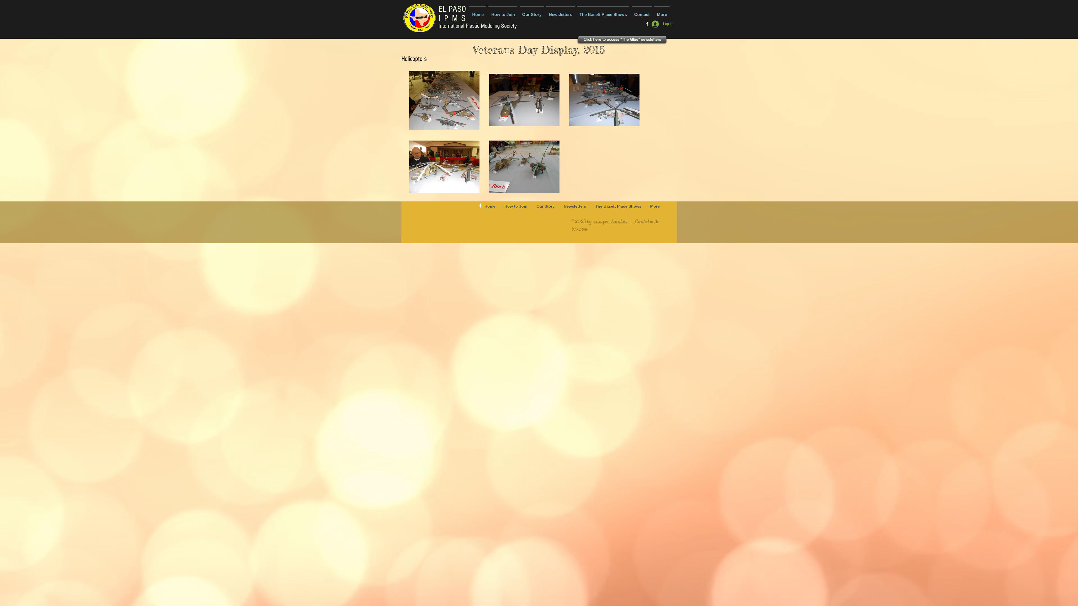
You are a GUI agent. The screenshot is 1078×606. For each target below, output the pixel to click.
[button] (560, 12)
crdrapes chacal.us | (614, 221)
